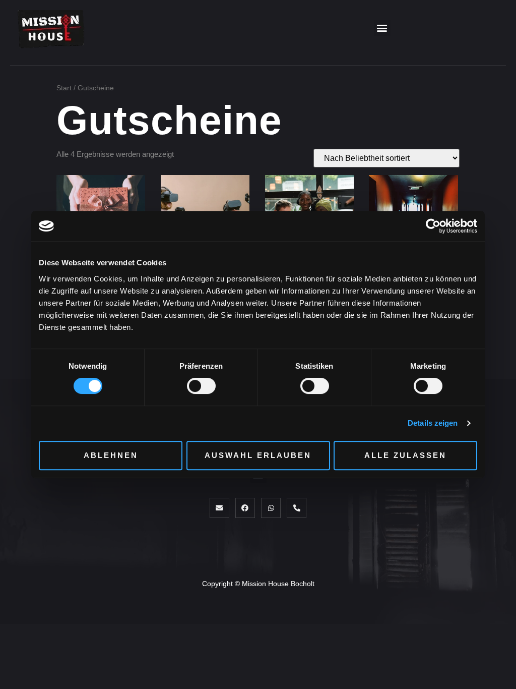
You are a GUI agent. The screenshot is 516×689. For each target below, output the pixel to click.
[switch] (201, 386)
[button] (382, 28)
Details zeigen (433, 423)
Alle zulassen (405, 455)
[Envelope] (219, 508)
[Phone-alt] (296, 508)
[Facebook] (245, 508)
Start (64, 88)
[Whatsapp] (271, 508)
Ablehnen (111, 455)
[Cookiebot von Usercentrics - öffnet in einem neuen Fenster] (433, 226)
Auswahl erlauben (258, 455)
